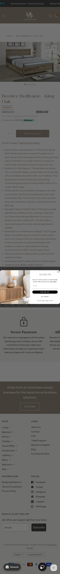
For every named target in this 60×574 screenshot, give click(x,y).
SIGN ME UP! (45, 292)
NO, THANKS (45, 296)
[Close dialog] (58, 272)
